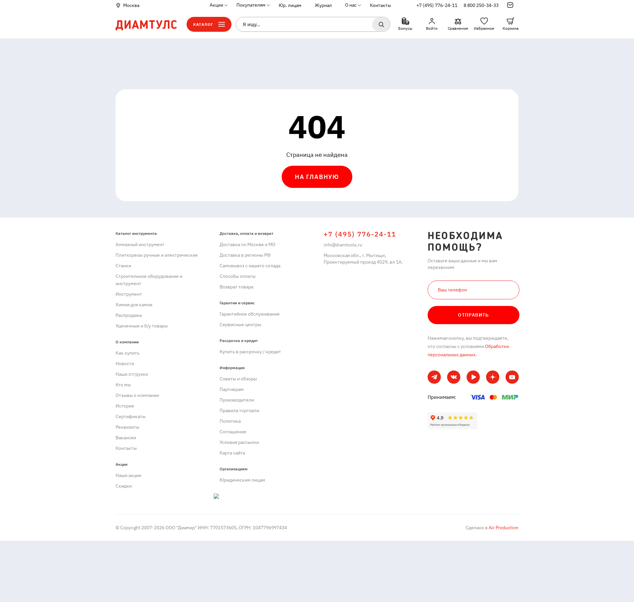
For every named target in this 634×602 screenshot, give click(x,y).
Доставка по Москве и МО (247, 244)
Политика (230, 421)
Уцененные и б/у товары (142, 326)
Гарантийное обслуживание (250, 314)
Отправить (473, 315)
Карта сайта (232, 453)
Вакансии (126, 438)
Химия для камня (134, 305)
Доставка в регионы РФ (245, 255)
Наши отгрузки (132, 374)
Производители (237, 400)
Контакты (380, 5)
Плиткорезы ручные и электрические (157, 255)
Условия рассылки (239, 442)
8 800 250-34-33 (481, 5)
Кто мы (123, 385)
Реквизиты (127, 427)
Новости (125, 363)
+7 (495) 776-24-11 (436, 5)
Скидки (124, 486)
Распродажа (129, 315)
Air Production (503, 528)
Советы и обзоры (238, 379)
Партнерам (232, 389)
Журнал (323, 5)
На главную (317, 177)
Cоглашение (233, 432)
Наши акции (128, 475)
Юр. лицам (290, 5)
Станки (123, 266)
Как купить (127, 353)
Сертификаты (131, 416)
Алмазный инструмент (140, 244)
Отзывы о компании (137, 395)
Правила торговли (239, 410)
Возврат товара (236, 287)
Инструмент (129, 294)
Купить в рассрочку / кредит (250, 352)
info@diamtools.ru (343, 245)
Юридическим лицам (242, 480)
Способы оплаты (238, 276)
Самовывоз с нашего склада (250, 266)
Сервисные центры (240, 324)
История (125, 406)
